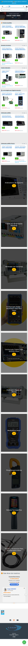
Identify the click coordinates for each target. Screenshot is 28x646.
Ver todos (23, 67)
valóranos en (13, 584)
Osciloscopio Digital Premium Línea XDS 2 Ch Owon (7, 146)
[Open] (2, 6)
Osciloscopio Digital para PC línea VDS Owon (7, 93)
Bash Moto (10, 589)
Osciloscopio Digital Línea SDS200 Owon (6, 115)
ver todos (23, 45)
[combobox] (12, 9)
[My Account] (23, 6)
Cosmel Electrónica (14, 576)
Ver (14, 185)
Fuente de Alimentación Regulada (19, 25)
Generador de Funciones (6, 47)
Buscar (25, 9)
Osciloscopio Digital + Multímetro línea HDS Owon (19, 93)
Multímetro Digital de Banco (6, 25)
